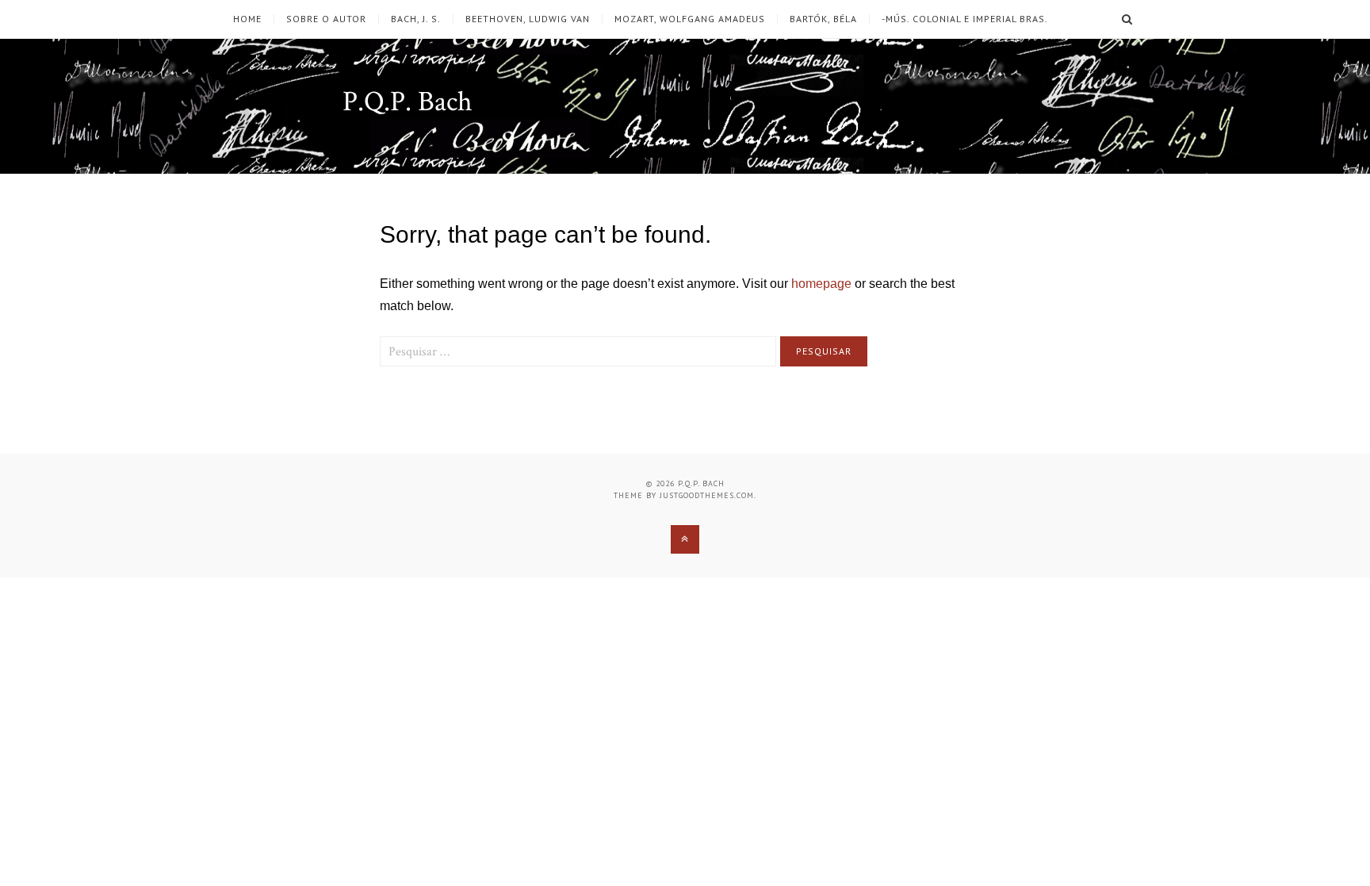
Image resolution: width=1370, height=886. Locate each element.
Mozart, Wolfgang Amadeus (689, 19)
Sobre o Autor (326, 19)
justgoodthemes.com (707, 495)
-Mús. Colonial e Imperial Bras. (965, 19)
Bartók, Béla (823, 19)
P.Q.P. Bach (407, 102)
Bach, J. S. (416, 19)
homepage (821, 283)
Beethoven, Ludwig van (527, 19)
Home (247, 19)
